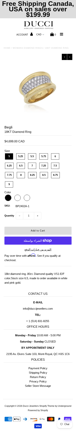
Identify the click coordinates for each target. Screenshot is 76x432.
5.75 (43, 156)
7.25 (43, 165)
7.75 (9, 175)
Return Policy (38, 377)
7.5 (55, 165)
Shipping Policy (38, 372)
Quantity (9, 215)
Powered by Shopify (38, 410)
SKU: (7, 205)
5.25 (20, 156)
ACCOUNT (22, 34)
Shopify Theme (46, 406)
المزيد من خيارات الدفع (38, 249)
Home (7, 48)
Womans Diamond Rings (28, 48)
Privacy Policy (38, 381)
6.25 (9, 165)
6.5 (21, 165)
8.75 (55, 175)
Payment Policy (37, 368)
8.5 (44, 175)
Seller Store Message (38, 385)
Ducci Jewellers (31, 406)
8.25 (32, 175)
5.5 (32, 156)
